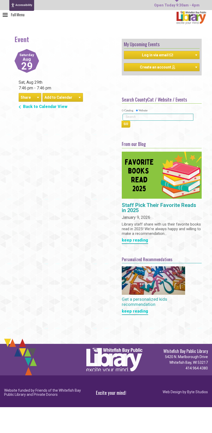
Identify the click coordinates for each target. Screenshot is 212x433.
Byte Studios (197, 392)
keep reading (135, 240)
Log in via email (155, 55)
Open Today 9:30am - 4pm (177, 5)
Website (143, 110)
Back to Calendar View (44, 106)
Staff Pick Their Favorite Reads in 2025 (159, 208)
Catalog (128, 110)
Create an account (156, 67)
